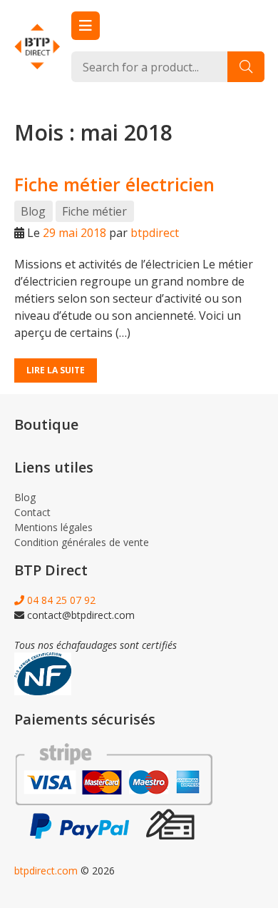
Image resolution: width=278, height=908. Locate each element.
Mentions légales (53, 527)
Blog (33, 211)
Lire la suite (55, 370)
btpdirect (154, 233)
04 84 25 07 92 (60, 600)
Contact (32, 512)
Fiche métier (94, 211)
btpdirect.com (46, 870)
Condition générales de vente (81, 542)
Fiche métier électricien (114, 184)
